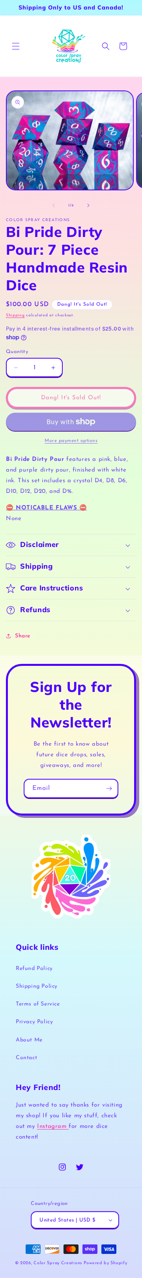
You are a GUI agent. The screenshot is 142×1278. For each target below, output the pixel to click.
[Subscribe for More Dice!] (109, 788)
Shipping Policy (37, 986)
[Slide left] (53, 205)
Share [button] (22, 636)
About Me (29, 1040)
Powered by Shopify (105, 1263)
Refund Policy (34, 969)
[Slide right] (88, 205)
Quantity (17, 351)
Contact (26, 1058)
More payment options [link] (71, 440)
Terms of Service (38, 1004)
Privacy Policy (34, 1022)
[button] (15, 46)
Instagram (53, 1127)
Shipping (15, 315)
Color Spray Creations (58, 1263)
